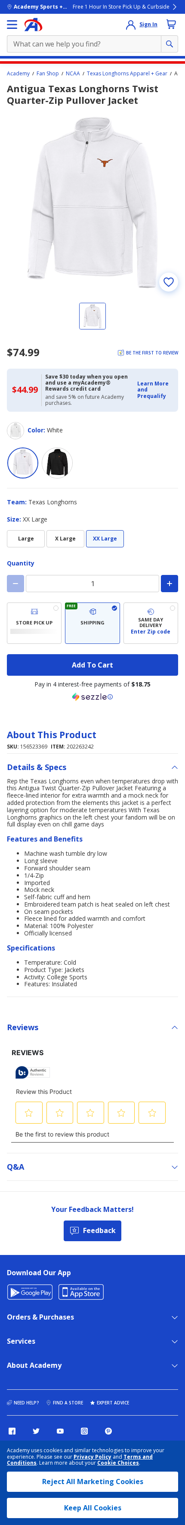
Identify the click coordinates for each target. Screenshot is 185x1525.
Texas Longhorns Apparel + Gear (127, 74)
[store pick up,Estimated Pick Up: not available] (34, 623)
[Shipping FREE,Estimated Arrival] (92, 623)
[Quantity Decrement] (15, 583)
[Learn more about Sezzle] (92, 697)
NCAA (73, 74)
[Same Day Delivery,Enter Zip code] (151, 623)
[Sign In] (131, 24)
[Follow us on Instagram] (84, 1431)
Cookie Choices (118, 1463)
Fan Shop (48, 74)
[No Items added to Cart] (171, 24)
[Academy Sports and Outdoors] (33, 24)
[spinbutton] (92, 583)
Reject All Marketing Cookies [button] (92, 1481)
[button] (155, 390)
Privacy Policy (92, 1456)
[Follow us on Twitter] (36, 1431)
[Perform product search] (169, 44)
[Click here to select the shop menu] (12, 24)
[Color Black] (57, 463)
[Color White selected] (22, 463)
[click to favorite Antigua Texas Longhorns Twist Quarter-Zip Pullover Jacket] (168, 282)
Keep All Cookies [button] (92, 1508)
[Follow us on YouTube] (60, 1431)
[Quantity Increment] (169, 583)
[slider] (92, 202)
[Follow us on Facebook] (12, 1431)
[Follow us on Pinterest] (108, 1431)
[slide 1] (92, 316)
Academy (18, 74)
